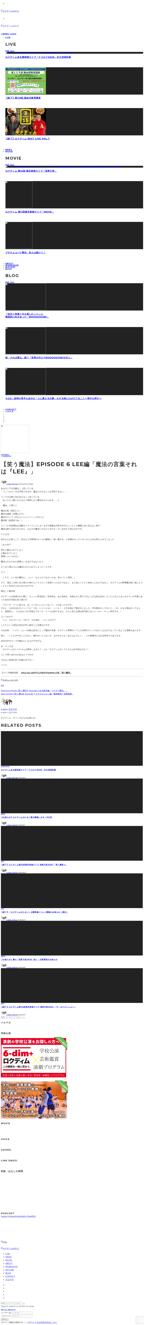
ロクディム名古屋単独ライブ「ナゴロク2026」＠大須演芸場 (38, 57)
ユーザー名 (6, 1313)
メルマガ (9, 411)
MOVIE (9, 151)
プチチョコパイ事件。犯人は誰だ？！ (25, 252)
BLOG (8, 269)
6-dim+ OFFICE (12, 825)
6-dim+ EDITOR (12, 484)
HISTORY (9, 1270)
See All (10, 51)
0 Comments (6, 456)
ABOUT (9, 1263)
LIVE (7, 38)
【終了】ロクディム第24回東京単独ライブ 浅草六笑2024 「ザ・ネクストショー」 (38, 1007)
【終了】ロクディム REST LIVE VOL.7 (27, 138)
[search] (24, 1303)
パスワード (6, 1316)
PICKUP (6, 766)
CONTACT (10, 1276)
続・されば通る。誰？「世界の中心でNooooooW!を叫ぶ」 (39, 357)
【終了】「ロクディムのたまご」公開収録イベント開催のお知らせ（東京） (34, 912)
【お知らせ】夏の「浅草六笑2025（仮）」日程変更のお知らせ (29, 959)
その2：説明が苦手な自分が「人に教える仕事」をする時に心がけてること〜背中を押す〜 (53, 398)
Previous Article (9, 690)
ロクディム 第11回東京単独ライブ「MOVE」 (29, 211)
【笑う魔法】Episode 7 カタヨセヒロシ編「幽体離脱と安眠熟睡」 (43, 694)
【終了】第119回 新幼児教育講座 (23, 98)
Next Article (7, 694)
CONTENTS (5, 454)
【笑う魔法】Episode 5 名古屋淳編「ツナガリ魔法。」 (42, 690)
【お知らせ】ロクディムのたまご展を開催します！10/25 (26, 817)
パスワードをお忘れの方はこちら (42, 1322)
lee (2, 685)
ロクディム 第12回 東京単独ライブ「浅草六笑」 (31, 171)
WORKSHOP (11, 1266)
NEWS (3, 814)
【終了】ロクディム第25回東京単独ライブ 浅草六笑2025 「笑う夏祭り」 (34, 865)
